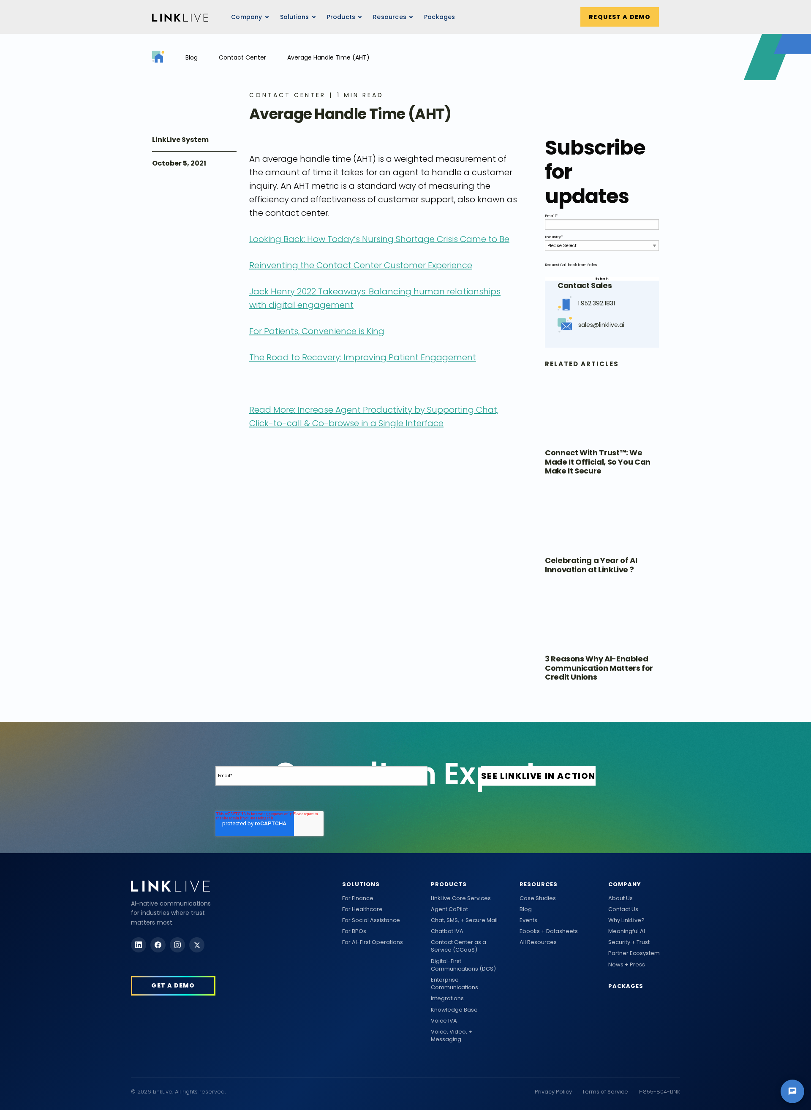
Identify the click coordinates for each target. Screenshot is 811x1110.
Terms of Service (605, 1092)
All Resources (538, 942)
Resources (389, 17)
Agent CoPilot (449, 909)
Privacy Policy (553, 1092)
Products (449, 884)
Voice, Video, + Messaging (451, 1035)
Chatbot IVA (447, 931)
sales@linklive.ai (601, 325)
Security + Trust (629, 942)
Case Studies (538, 898)
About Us (620, 898)
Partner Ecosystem (634, 953)
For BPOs (354, 931)
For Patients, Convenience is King (316, 331)
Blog (191, 57)
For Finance (357, 898)
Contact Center (242, 57)
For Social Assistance (371, 920)
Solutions (361, 884)
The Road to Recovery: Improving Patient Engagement (362, 357)
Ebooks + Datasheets (549, 931)
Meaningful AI (626, 931)
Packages (439, 17)
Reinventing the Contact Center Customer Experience (360, 265)
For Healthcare (362, 909)
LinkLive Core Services (461, 898)
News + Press (626, 965)
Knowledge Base (454, 1010)
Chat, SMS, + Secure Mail (464, 920)
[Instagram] (177, 944)
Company (624, 884)
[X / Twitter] (196, 944)
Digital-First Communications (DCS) (463, 965)
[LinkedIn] (138, 944)
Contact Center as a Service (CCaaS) (458, 946)
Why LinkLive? (626, 920)
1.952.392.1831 (596, 303)
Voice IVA (444, 1021)
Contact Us (623, 909)
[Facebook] (158, 944)
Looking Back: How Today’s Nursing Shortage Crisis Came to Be (379, 239)
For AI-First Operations (372, 942)
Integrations (447, 998)
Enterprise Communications (454, 983)
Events (528, 920)
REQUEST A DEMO (619, 17)
